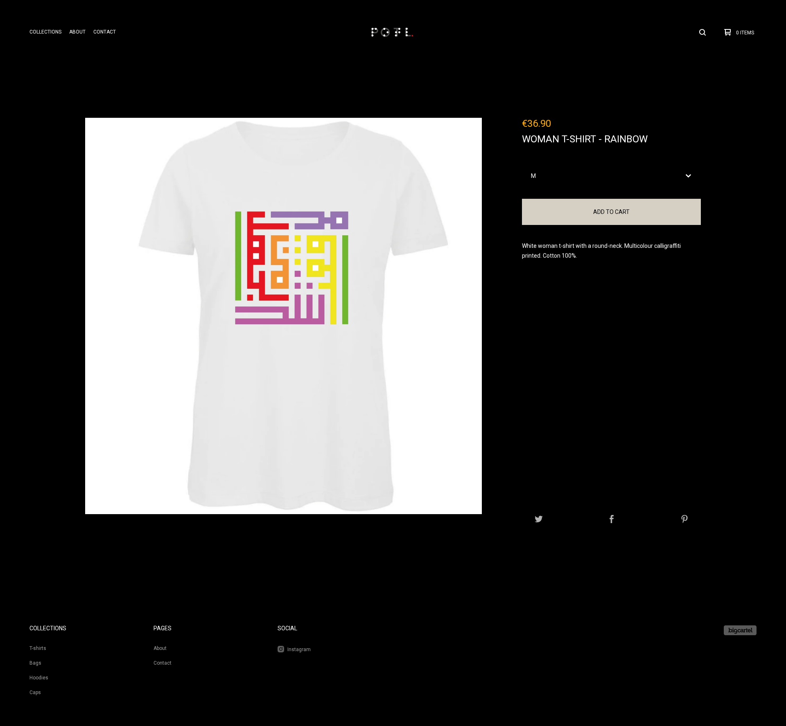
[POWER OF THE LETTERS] (392, 32)
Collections (45, 32)
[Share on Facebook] (612, 519)
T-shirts (37, 648)
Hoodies (38, 678)
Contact (104, 32)
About (77, 32)
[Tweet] (538, 519)
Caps (35, 692)
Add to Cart (611, 212)
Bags (35, 663)
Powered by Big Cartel (740, 630)
